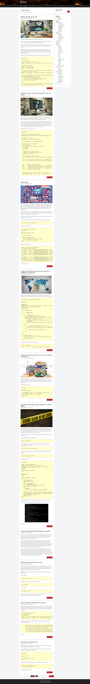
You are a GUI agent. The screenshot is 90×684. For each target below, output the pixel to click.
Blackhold (23, 2)
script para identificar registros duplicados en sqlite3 (35, 531)
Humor (57, 42)
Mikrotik (59, 70)
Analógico (57, 17)
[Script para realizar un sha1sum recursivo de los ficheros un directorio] (36, 368)
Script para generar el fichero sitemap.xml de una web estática (36, 94)
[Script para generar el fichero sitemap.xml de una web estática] (36, 107)
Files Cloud (60, 74)
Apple (57, 21)
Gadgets (59, 28)
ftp (58, 53)
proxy (59, 60)
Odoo (59, 75)
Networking (58, 66)
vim (58, 64)
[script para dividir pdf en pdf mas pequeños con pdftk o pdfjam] (36, 418)
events (59, 34)
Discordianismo (60, 26)
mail (59, 58)
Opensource (58, 71)
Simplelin (44, 682)
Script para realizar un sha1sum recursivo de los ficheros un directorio (36, 355)
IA (58, 55)
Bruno (27, 428)
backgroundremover (46, 50)
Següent (51, 676)
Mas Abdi (48, 682)
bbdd (59, 47)
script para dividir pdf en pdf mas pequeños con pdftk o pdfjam (36, 405)
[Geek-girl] (60, 23)
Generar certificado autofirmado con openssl (33, 603)
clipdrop (38, 49)
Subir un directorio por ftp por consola (31, 562)
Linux (57, 44)
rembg (41, 51)
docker (59, 50)
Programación (60, 76)
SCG (59, 39)
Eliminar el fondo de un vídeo (29, 17)
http (58, 54)
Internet (57, 43)
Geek (59, 29)
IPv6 (59, 69)
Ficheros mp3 (24, 182)
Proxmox (59, 77)
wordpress (60, 81)
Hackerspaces (60, 37)
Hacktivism (57, 33)
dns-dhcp (59, 49)
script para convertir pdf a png (29, 642)
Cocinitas (59, 18)
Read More (49, 88)
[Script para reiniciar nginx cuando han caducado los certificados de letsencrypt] (36, 285)
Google (57, 32)
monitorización (60, 59)
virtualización (60, 65)
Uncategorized (58, 82)
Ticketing (59, 80)
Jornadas (59, 38)
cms (58, 48)
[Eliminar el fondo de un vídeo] (36, 29)
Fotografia (60, 27)
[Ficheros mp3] (36, 194)
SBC (59, 61)
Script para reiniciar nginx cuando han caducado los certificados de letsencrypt (35, 271)
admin (26, 18)
